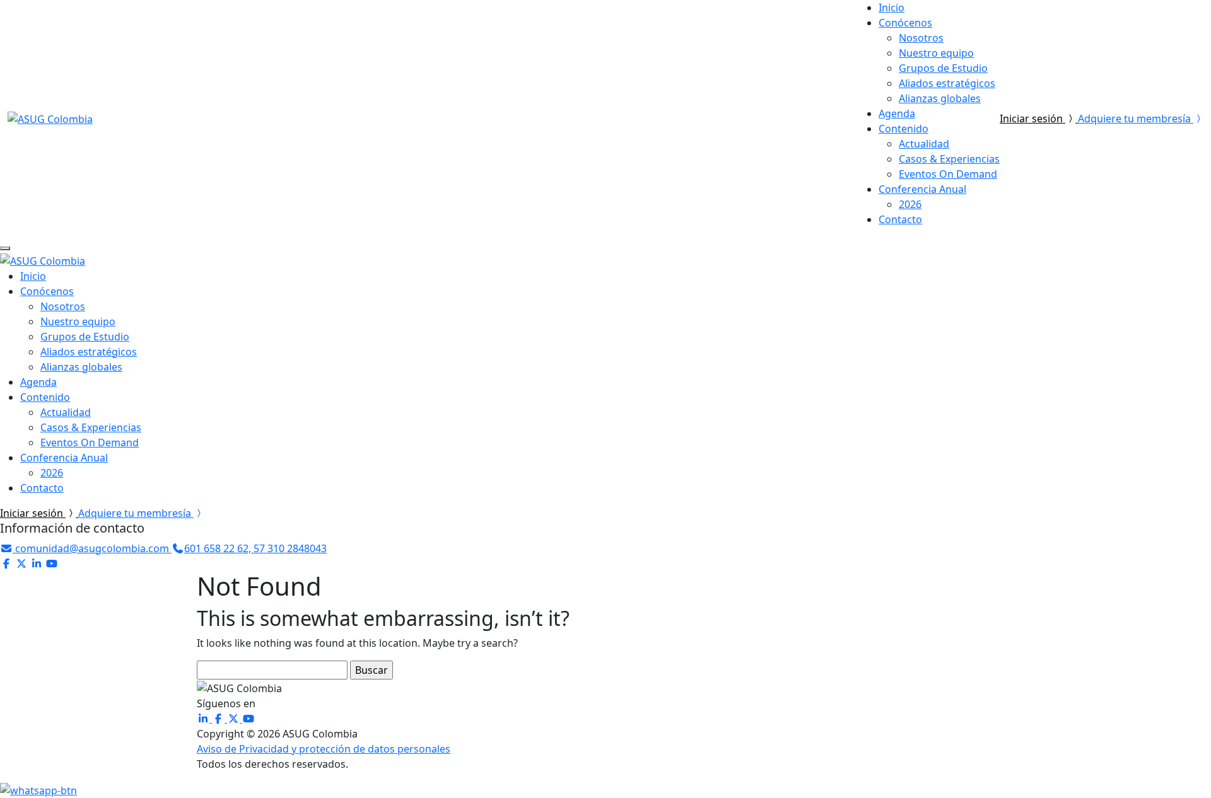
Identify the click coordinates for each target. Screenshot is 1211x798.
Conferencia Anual (922, 189)
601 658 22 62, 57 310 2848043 (255, 548)
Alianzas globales (940, 98)
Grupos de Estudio (943, 68)
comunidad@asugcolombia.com (92, 548)
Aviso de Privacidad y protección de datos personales (323, 749)
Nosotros (921, 38)
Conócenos (905, 23)
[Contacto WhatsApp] (38, 789)
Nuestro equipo (936, 53)
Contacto (900, 219)
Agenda (897, 113)
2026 (910, 204)
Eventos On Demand (948, 174)
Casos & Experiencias (949, 159)
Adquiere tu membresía (1135, 118)
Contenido (903, 129)
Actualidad (924, 144)
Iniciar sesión (1032, 118)
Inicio (891, 7)
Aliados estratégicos (947, 83)
